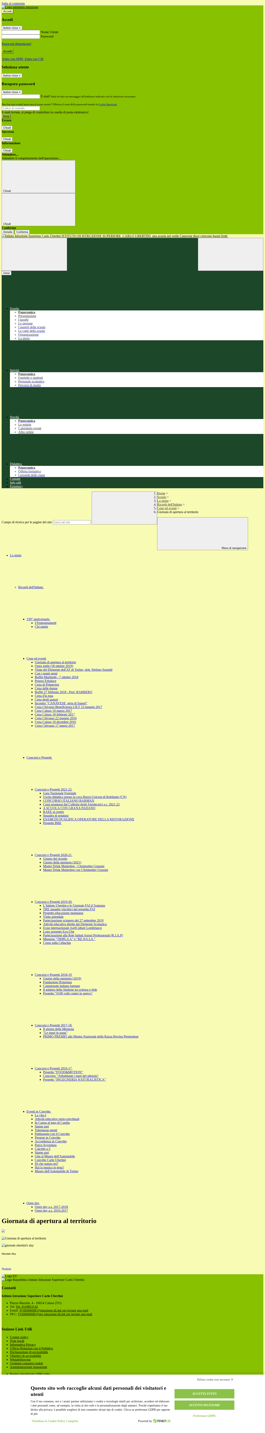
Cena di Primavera (47, 684)
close (6, 273)
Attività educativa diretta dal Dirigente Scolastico (75, 924)
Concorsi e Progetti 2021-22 (53, 789)
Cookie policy (19, 1337)
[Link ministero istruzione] (20, 7)
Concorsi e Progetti (39, 757)
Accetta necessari (204, 1405)
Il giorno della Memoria (58, 1029)
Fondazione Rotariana (57, 982)
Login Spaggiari (108, 104)
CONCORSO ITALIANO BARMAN (68, 800)
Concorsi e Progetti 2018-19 (53, 974)
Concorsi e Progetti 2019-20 (53, 902)
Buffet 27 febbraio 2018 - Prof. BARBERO (63, 692)
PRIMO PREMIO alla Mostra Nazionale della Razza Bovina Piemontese (91, 1036)
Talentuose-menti (46, 1130)
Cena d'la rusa (44, 696)
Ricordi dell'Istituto (169, 504)
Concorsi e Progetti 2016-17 (53, 1068)
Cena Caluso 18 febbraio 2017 (55, 714)
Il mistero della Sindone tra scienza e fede (70, 989)
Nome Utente (49, 32)
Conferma (22, 232)
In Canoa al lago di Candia (52, 1122)
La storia (163, 501)
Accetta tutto (204, 1393)
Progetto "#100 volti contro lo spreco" (68, 993)
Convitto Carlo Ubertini (50, 1160)
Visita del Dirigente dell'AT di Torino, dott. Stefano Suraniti (73, 669)
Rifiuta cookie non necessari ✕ (215, 1379)
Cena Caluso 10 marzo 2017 (53, 710)
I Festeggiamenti (45, 623)
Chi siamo (41, 626)
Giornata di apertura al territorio (55, 662)
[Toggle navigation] (34, 254)
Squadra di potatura (56, 815)
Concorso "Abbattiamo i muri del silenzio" (71, 1076)
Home (161, 493)
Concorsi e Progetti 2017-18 (53, 1025)
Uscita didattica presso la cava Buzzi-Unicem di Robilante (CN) (84, 797)
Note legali (17, 1341)
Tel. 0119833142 (27, 1306)
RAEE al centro (53, 812)
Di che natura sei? (46, 1163)
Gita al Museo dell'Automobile (55, 1156)
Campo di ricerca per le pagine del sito (27, 522)
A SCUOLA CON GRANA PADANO (69, 808)
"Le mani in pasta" (55, 1032)
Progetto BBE (52, 823)
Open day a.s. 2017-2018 (51, 1207)
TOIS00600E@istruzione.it (53, 1310)
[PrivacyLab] (161, 1421)
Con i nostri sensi (46, 673)
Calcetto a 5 (42, 1149)
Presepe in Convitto (47, 1137)
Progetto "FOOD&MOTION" (63, 1072)
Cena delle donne (46, 688)
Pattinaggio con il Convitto (52, 1134)
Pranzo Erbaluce (45, 681)
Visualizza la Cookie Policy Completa (55, 1421)
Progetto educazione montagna (63, 913)
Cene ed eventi (167, 508)
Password (47, 36)
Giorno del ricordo (55, 858)
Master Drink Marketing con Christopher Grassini (75, 870)
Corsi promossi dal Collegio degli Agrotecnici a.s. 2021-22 (81, 804)
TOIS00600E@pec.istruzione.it (55, 1314)
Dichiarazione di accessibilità (29, 1352)
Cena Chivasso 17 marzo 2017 (55, 725)
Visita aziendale (53, 916)
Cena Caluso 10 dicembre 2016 (55, 722)
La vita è (40, 1115)
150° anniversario (38, 619)
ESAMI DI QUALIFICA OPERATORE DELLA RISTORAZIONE (88, 819)
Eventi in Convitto (38, 1111)
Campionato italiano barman (61, 986)
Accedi (7, 11)
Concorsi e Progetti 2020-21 (53, 855)
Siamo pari (42, 1126)
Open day (33, 1203)
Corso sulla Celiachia (57, 943)
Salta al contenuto (13, 3)
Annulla (7, 232)
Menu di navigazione (233, 548)
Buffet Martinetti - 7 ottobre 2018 (56, 677)
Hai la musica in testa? (49, 1167)
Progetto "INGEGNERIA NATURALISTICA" (74, 1079)
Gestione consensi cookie (26, 1363)
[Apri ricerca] (230, 254)
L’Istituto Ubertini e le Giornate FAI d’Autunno (74, 905)
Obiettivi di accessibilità (25, 1356)
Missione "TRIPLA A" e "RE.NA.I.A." (69, 939)
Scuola (161, 497)
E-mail (45, 96)
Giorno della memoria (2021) (62, 862)
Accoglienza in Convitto (51, 1141)
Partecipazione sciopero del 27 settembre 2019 (73, 920)
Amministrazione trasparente (28, 1367)
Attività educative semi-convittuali (57, 1119)
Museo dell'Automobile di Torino (56, 1171)
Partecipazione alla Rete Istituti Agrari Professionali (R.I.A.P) (83, 935)
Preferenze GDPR (204, 1415)
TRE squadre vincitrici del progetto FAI (69, 909)
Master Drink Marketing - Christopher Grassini (73, 866)
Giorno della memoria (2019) (62, 978)
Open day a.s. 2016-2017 (51, 1210)
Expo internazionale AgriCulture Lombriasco (72, 928)
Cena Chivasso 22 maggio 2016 (56, 718)
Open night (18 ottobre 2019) (54, 666)
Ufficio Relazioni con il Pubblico (31, 1348)
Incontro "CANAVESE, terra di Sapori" (61, 703)
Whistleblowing (20, 1359)
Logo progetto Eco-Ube (58, 931)
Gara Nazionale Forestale (59, 793)
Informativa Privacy (23, 1344)
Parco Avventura (46, 1145)
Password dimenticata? (16, 44)
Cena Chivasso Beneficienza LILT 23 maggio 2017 (68, 707)
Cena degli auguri (46, 699)
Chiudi (7, 127)
